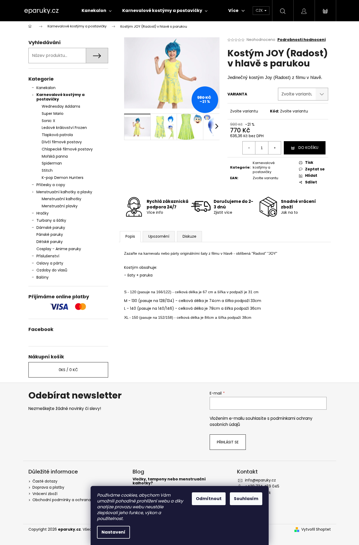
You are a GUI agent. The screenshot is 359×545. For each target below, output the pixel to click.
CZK (260, 10)
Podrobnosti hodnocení (301, 39)
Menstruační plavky (60, 206)
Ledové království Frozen (64, 127)
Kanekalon (46, 87)
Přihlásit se (228, 442)
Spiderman (52, 163)
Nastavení (113, 532)
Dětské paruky (49, 241)
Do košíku (308, 147)
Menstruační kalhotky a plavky (64, 192)
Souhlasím (246, 499)
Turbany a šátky (51, 220)
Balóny (42, 277)
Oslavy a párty (49, 263)
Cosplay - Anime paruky (58, 248)
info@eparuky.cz (260, 480)
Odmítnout (209, 499)
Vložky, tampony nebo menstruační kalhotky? (169, 481)
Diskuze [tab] (189, 236)
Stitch (47, 170)
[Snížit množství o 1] (249, 147)
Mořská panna (55, 156)
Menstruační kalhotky (61, 199)
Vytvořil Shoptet (316, 529)
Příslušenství (47, 256)
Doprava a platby (48, 487)
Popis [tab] (130, 236)
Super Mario (53, 113)
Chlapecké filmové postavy (67, 149)
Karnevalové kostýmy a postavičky (60, 97)
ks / (68, 369)
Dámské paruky (50, 227)
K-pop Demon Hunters (62, 177)
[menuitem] (96, 10)
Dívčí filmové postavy (62, 142)
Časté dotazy (44, 481)
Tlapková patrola (57, 134)
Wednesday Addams (61, 106)
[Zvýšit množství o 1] (274, 147)
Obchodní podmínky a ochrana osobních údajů (76, 499)
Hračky (42, 213)
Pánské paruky (49, 234)
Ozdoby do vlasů (51, 270)
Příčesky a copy (50, 184)
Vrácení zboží (44, 493)
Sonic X (48, 120)
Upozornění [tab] (158, 236)
